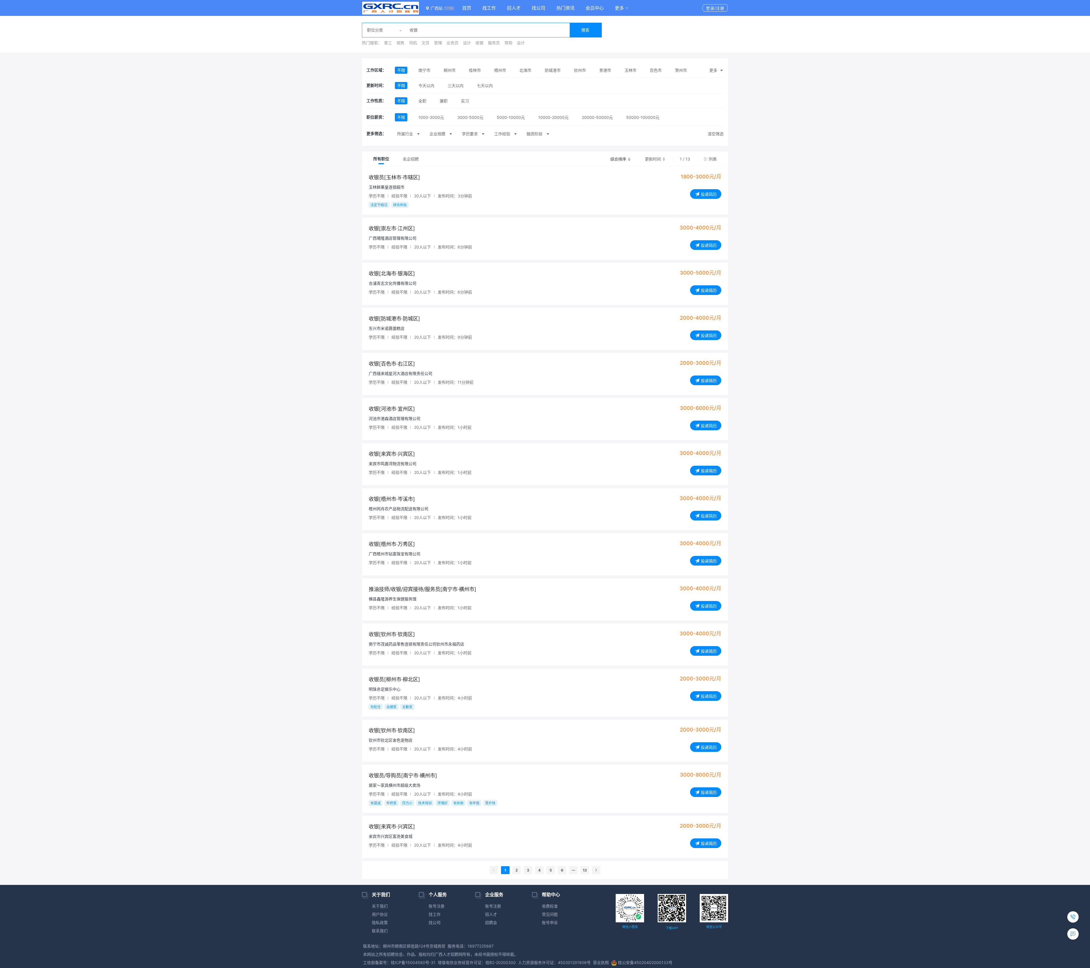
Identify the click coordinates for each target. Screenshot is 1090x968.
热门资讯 (565, 8)
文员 (425, 42)
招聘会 (491, 922)
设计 (467, 42)
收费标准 (550, 906)
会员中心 (595, 8)
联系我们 (380, 930)
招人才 (514, 8)
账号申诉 (550, 922)
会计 (521, 42)
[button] (622, 8)
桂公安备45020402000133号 (645, 962)
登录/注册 (715, 8)
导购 (508, 42)
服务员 (494, 42)
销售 (400, 42)
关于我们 (380, 906)
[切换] (449, 8)
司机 (413, 42)
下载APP (672, 928)
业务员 (452, 42)
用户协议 (380, 914)
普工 (388, 42)
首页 (466, 8)
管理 (438, 42)
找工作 (489, 8)
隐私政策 (380, 922)
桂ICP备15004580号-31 (413, 962)
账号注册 (437, 906)
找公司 (538, 8)
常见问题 (550, 914)
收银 (479, 42)
